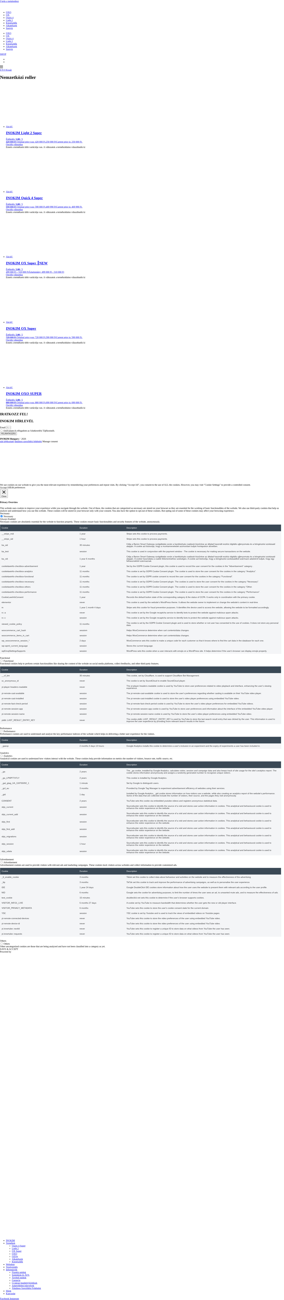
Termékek (10, 1243)
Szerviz (9, 28)
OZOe (15, 1256)
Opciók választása (14, 144)
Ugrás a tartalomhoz (9, 1)
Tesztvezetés (12, 1267)
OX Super (16, 1251)
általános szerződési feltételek (28, 441)
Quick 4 (9, 17)
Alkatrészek (11, 25)
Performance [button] (6, 728)
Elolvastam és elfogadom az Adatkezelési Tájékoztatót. (29, 430)
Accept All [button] (5, 487)
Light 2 (9, 20)
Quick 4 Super (18, 1246)
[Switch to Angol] (7, 59)
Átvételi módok (19, 1277)
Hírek (8, 1291)
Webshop (10, 1264)
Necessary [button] (5, 513)
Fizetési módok (19, 1272)
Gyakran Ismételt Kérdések (24, 1283)
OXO (8, 12)
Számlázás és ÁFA (20, 1275)
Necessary (8, 516)
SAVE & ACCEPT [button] (9, 949)
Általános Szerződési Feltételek (26, 1288)
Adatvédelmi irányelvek (23, 1285)
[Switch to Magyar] (7, 62)
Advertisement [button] (7, 859)
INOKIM (10, 1240)
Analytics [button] (4, 753)
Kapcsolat (10, 1293)
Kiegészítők (11, 23)
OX (7, 15)
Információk (11, 1269)
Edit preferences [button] (17, 487)
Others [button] (3, 941)
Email (3, 427)
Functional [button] (5, 658)
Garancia (16, 1280)
